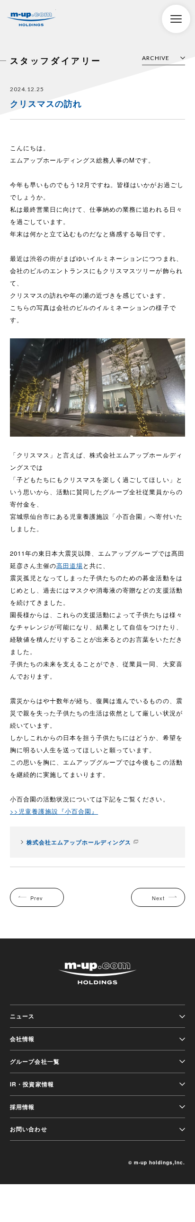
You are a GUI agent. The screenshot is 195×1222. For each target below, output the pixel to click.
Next (158, 898)
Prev (36, 898)
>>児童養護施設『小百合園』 (54, 811)
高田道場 (69, 565)
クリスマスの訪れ (46, 103)
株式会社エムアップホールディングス (31, 19)
